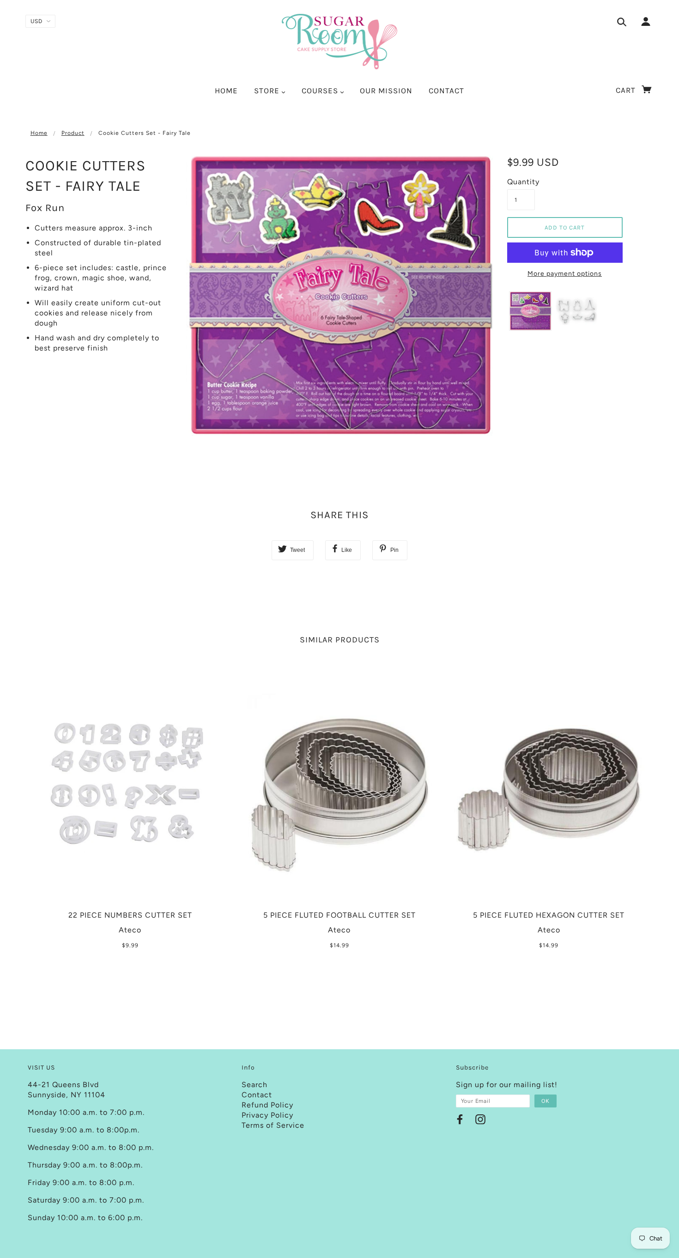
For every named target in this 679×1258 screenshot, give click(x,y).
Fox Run (45, 208)
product (73, 133)
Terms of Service (273, 1125)
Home (39, 133)
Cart (627, 90)
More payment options (564, 274)
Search (254, 1084)
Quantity (521, 181)
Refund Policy (267, 1105)
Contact (257, 1094)
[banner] (340, 41)
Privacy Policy (267, 1115)
